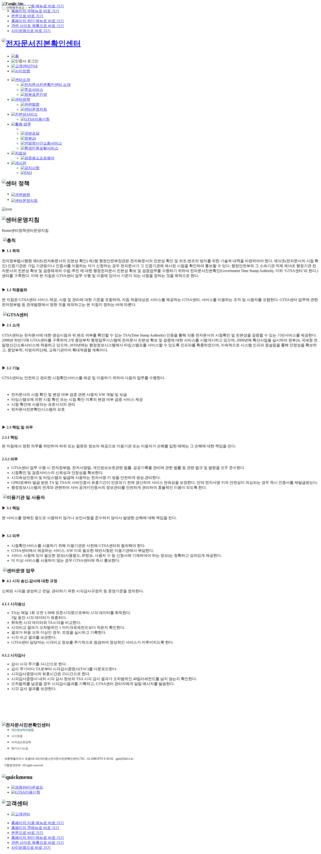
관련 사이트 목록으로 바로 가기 (37, 26)
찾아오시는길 (19, 748)
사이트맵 (17, 736)
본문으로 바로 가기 (27, 16)
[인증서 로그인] (25, 61)
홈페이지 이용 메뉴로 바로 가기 (37, 6)
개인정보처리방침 (22, 730)
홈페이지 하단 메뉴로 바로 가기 (37, 21)
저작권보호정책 (21, 742)
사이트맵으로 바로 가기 (31, 31)
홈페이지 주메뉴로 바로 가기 (35, 11)
